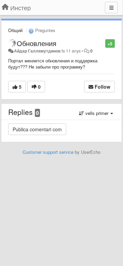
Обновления (36, 43)
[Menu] (111, 7)
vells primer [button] (97, 113)
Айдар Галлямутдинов (37, 51)
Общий (15, 30)
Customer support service (48, 152)
